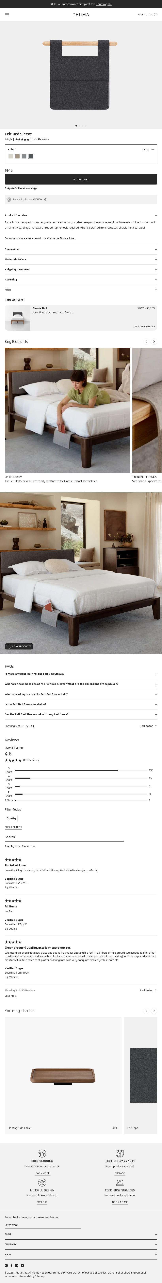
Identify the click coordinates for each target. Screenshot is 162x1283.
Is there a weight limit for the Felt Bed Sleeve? (34, 674)
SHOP (8, 1234)
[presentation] (17, 318)
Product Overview (16, 215)
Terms (56, 1273)
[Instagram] (6, 1265)
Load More (11, 996)
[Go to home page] (81, 14)
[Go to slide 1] (76, 126)
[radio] (10, 156)
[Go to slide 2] (79, 126)
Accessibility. (26, 1276)
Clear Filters (13, 827)
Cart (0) (153, 14)
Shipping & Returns (17, 269)
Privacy (67, 1273)
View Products (21, 646)
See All (30, 726)
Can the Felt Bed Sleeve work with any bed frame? (37, 714)
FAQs (8, 290)
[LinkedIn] (16, 1265)
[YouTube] (22, 1265)
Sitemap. (40, 1276)
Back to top (146, 726)
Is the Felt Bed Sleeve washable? (25, 704)
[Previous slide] (146, 341)
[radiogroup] (81, 156)
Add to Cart (81, 179)
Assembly (11, 279)
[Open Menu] (7, 14)
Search (142, 14)
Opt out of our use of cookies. (90, 1273)
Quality (11, 818)
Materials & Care (15, 259)
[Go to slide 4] (86, 126)
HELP (8, 1254)
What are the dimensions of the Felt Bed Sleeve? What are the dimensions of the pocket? (61, 684)
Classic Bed (40, 308)
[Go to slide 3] (82, 126)
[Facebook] (11, 1265)
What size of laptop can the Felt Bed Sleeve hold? (36, 694)
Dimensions (12, 249)
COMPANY (10, 1244)
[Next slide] (154, 341)
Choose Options (144, 326)
